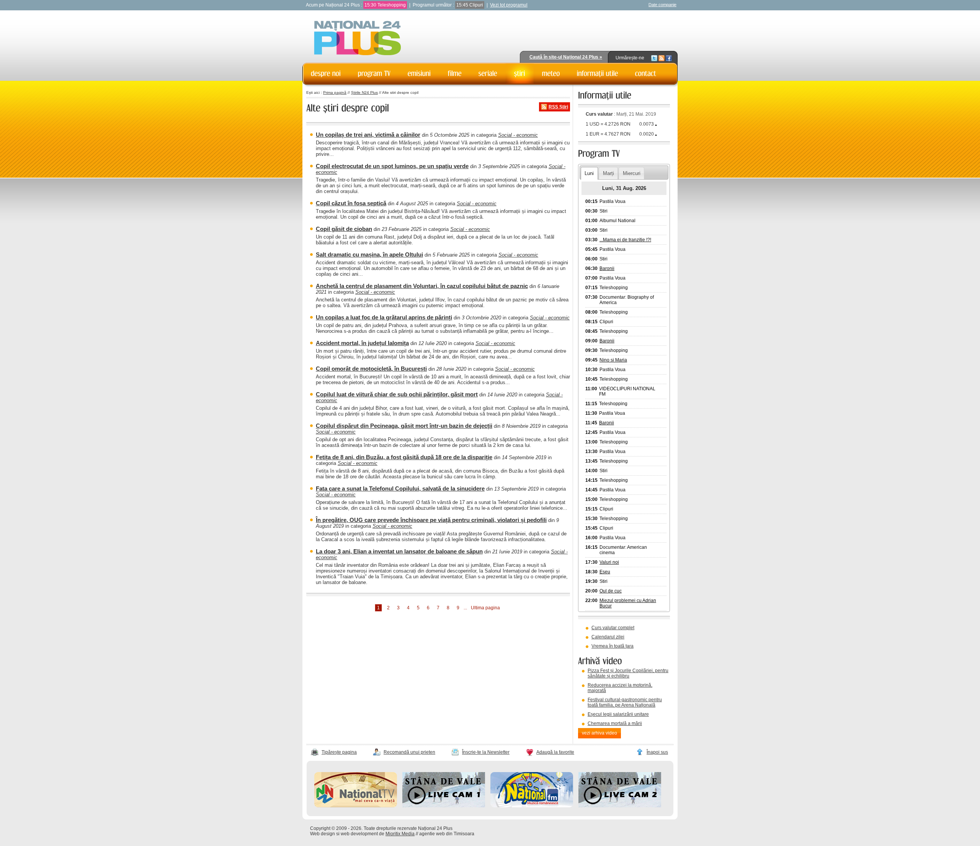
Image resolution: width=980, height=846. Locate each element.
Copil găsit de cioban (344, 229)
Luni (589, 173)
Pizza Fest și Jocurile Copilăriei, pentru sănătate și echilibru (628, 673)
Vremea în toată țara (612, 646)
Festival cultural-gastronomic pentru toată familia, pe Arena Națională (625, 702)
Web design (322, 833)
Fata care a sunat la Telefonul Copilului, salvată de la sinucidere (400, 488)
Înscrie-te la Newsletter (486, 752)
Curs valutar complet (612, 627)
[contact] (646, 73)
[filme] (454, 73)
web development (359, 833)
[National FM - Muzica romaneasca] (531, 805)
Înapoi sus (657, 752)
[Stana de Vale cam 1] (443, 805)
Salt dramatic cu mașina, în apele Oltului (369, 254)
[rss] (661, 58)
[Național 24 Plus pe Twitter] (654, 58)
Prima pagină (334, 92)
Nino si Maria (613, 360)
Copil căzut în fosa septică (351, 203)
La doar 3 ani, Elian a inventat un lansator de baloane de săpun (399, 551)
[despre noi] (326, 73)
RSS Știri (558, 107)
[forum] (551, 73)
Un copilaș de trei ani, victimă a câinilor (368, 134)
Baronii (606, 268)
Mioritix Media (400, 833)
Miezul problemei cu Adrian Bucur (627, 603)
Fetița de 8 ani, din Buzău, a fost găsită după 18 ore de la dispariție (404, 457)
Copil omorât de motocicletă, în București (371, 368)
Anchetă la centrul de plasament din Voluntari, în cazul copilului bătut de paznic (422, 286)
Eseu (604, 571)
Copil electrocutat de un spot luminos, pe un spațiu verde (392, 166)
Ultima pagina (485, 607)
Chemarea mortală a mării (615, 723)
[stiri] (520, 73)
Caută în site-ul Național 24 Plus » (565, 57)
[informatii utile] (597, 73)
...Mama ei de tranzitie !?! (625, 239)
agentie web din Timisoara (446, 833)
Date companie (662, 4)
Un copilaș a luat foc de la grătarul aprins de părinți (384, 317)
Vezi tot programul (509, 5)
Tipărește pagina (339, 752)
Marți (608, 173)
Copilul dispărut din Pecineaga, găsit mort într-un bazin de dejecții (404, 425)
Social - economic (518, 135)
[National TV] (355, 805)
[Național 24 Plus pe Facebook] (669, 58)
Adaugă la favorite (555, 752)
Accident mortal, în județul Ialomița (362, 343)
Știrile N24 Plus (364, 92)
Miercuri (631, 173)
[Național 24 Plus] (357, 38)
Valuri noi (609, 562)
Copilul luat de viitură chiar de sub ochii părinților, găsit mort (397, 394)
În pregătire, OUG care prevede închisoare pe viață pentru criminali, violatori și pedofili (431, 520)
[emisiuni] (419, 73)
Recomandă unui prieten (409, 752)
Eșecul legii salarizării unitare (618, 714)
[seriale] (488, 73)
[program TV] (374, 73)
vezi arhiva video (599, 733)
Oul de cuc (610, 591)
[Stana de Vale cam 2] (619, 805)
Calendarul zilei (607, 637)
